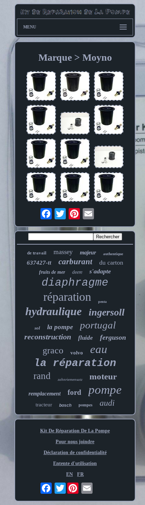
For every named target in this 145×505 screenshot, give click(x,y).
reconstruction (47, 336)
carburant (75, 261)
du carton (111, 262)
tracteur (44, 404)
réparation (67, 296)
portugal (98, 325)
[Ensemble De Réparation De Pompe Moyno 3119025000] (109, 157)
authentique (113, 254)
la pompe (60, 327)
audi (107, 402)
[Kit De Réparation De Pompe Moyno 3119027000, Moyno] (41, 188)
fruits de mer (52, 272)
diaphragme (75, 283)
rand (42, 376)
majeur (88, 252)
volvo (76, 353)
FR (80, 474)
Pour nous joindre (75, 441)
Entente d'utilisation (75, 463)
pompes (85, 405)
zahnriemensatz (70, 379)
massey (63, 251)
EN (69, 474)
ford (74, 392)
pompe (105, 390)
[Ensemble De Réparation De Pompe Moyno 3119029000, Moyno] (75, 154)
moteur (103, 376)
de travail (36, 252)
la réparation (75, 363)
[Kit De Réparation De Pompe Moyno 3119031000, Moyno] (41, 87)
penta (102, 302)
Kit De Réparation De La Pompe (75, 430)
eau (98, 349)
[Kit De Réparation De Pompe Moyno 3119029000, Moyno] (109, 87)
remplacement (45, 394)
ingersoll (107, 312)
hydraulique (53, 311)
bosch (65, 405)
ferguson (113, 337)
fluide (85, 337)
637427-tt (39, 262)
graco (53, 350)
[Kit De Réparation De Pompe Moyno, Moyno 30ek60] (75, 87)
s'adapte (100, 271)
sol (37, 328)
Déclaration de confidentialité (75, 452)
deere (77, 272)
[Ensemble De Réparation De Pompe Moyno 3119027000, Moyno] (41, 154)
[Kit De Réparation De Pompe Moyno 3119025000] (75, 124)
